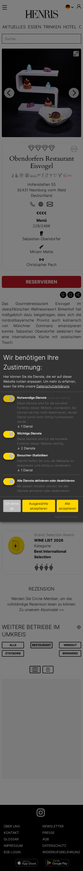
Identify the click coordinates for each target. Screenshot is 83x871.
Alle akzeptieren (67, 506)
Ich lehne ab (12, 506)
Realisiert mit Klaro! (66, 516)
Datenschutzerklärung (52, 386)
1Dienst (25, 426)
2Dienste (26, 448)
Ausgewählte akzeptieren (38, 506)
